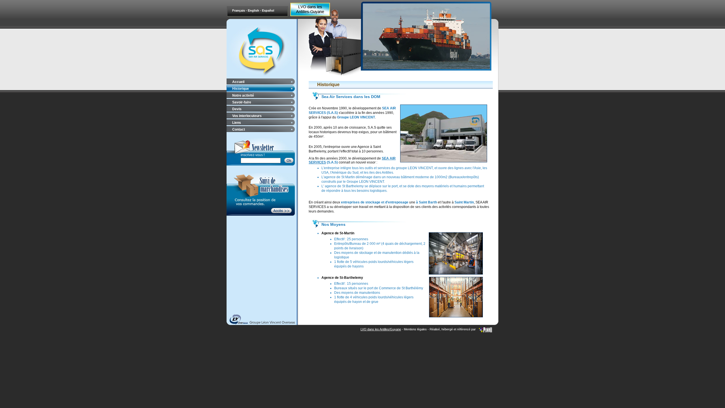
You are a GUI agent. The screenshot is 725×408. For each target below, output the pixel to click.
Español (268, 10)
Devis (237, 109)
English (254, 10)
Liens (236, 123)
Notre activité (243, 95)
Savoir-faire (241, 102)
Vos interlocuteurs (247, 116)
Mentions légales (415, 329)
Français (239, 10)
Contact (238, 129)
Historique (240, 89)
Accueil (238, 82)
